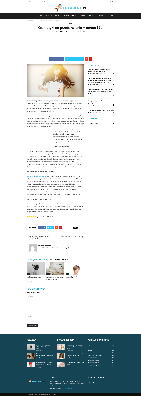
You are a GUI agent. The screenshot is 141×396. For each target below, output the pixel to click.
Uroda (74, 16)
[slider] (32, 216)
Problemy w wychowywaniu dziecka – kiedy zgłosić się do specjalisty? (38, 237)
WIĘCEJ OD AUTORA (59, 260)
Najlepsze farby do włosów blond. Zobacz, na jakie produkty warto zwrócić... (75, 347)
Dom (40, 16)
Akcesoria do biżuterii (93, 360)
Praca (46, 16)
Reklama (56, 1)
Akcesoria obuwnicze (93, 362)
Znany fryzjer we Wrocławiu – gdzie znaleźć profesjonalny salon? (43, 347)
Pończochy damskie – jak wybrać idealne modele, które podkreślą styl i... (44, 364)
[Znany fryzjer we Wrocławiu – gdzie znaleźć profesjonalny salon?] (36, 268)
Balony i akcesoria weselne (95, 355)
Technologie (56, 16)
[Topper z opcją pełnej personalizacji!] (75, 268)
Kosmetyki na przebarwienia (36, 176)
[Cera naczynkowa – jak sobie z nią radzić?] (61, 364)
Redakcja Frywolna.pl (64, 31)
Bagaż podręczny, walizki (94, 365)
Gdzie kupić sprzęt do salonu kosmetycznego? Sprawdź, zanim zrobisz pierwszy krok (54, 277)
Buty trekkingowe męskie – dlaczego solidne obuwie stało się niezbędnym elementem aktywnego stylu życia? (99, 80)
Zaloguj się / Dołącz (44, 1)
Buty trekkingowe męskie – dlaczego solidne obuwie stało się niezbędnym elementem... (44, 355)
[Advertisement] (70, 45)
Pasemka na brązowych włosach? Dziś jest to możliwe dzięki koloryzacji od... (75, 355)
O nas (51, 1)
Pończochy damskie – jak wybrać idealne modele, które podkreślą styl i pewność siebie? (100, 91)
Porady (100, 16)
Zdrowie (91, 16)
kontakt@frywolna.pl (67, 388)
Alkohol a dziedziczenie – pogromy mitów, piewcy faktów (72, 237)
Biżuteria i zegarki (92, 357)
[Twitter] (113, 1)
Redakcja (90, 112)
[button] (112, 16)
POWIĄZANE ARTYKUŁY (38, 260)
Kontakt (61, 1)
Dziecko (82, 16)
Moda (66, 16)
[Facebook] (110, 1)
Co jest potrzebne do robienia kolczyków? (101, 110)
